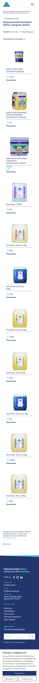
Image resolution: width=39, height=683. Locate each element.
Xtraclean (8, 608)
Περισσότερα (11, 80)
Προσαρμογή (9, 679)
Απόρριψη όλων (27, 679)
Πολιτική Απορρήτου (12, 616)
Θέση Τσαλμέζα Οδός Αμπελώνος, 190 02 (13, 597)
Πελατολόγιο (9, 611)
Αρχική (5, 11)
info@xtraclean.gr (11, 591)
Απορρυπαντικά (14, 11)
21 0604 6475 (9, 585)
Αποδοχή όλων (19, 673)
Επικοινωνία (9, 614)
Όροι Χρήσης (9, 619)
